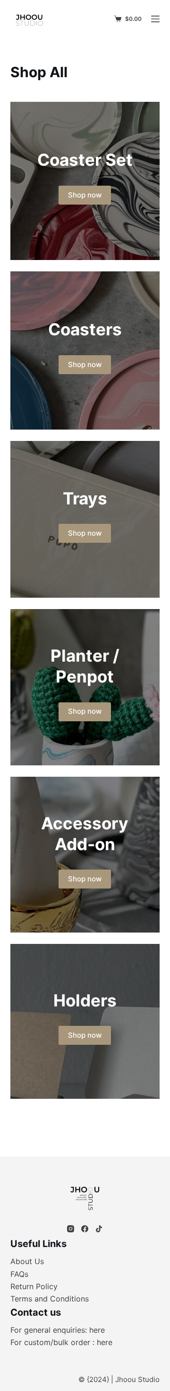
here (97, 1330)
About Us (27, 1261)
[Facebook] (84, 1228)
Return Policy (34, 1286)
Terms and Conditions (49, 1298)
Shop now (85, 194)
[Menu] (155, 19)
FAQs (19, 1274)
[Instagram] (70, 1228)
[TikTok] (98, 1228)
